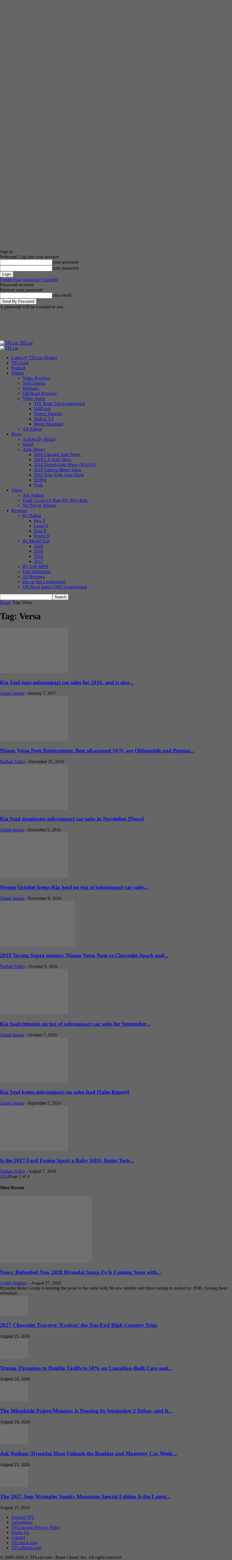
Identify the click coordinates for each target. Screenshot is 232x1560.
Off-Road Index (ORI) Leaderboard (55, 586)
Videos (17, 373)
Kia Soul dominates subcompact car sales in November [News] (72, 819)
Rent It (40, 530)
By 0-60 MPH (35, 566)
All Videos (32, 429)
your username (65, 262)
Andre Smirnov (14, 1283)
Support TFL (23, 1517)
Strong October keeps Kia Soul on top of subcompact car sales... (74, 887)
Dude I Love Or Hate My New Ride (55, 500)
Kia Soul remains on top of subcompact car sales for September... (75, 1024)
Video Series (34, 398)
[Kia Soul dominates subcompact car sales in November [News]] (34, 808)
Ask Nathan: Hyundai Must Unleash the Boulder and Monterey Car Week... (88, 1453)
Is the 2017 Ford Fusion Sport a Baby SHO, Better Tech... (67, 1160)
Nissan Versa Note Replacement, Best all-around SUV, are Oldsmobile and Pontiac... (97, 751)
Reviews (19, 510)
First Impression (37, 571)
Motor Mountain (48, 423)
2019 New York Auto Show (59, 474)
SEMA (40, 479)
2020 (38, 546)
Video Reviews (36, 378)
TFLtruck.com (24, 1542)
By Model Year (36, 541)
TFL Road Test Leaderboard (59, 403)
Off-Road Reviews (40, 393)
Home (5, 602)
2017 (38, 561)
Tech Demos (34, 383)
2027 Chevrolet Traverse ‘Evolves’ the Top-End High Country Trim (78, 1325)
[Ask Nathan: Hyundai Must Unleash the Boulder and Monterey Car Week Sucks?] (14, 1442)
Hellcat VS (44, 418)
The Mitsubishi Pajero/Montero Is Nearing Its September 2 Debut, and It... (86, 1411)
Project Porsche (48, 413)
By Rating (32, 515)
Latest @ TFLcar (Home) (34, 357)
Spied (28, 444)
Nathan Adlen (12, 761)
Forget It (41, 535)
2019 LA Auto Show (53, 459)
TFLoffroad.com (26, 1547)
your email (61, 295)
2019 (38, 551)
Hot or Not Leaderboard (44, 581)
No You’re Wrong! (39, 505)
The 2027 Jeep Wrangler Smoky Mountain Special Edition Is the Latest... (85, 1496)
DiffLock (42, 408)
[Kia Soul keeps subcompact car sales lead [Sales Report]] (34, 1081)
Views (17, 490)
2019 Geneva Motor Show (58, 469)
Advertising (21, 1522)
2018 (38, 556)
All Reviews (34, 576)
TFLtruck (20, 362)
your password (65, 268)
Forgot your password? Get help (29, 279)
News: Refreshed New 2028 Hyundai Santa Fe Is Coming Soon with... (80, 1272)
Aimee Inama (12, 693)
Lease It (41, 525)
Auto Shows (34, 449)
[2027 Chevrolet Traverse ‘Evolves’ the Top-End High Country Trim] (14, 1314)
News (16, 434)
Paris (38, 485)
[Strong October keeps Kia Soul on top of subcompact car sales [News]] (34, 876)
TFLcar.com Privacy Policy (36, 1527)
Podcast (18, 367)
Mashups (31, 388)
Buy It (39, 520)
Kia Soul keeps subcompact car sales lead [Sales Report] (64, 1092)
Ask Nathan (33, 495)
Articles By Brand (39, 439)
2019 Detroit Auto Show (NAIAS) (65, 464)
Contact (18, 1537)
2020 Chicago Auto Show (57, 454)
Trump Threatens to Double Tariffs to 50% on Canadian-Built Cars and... (86, 1368)
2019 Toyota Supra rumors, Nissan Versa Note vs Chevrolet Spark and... (84, 955)
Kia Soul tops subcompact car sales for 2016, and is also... (67, 682)
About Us (20, 1532)
